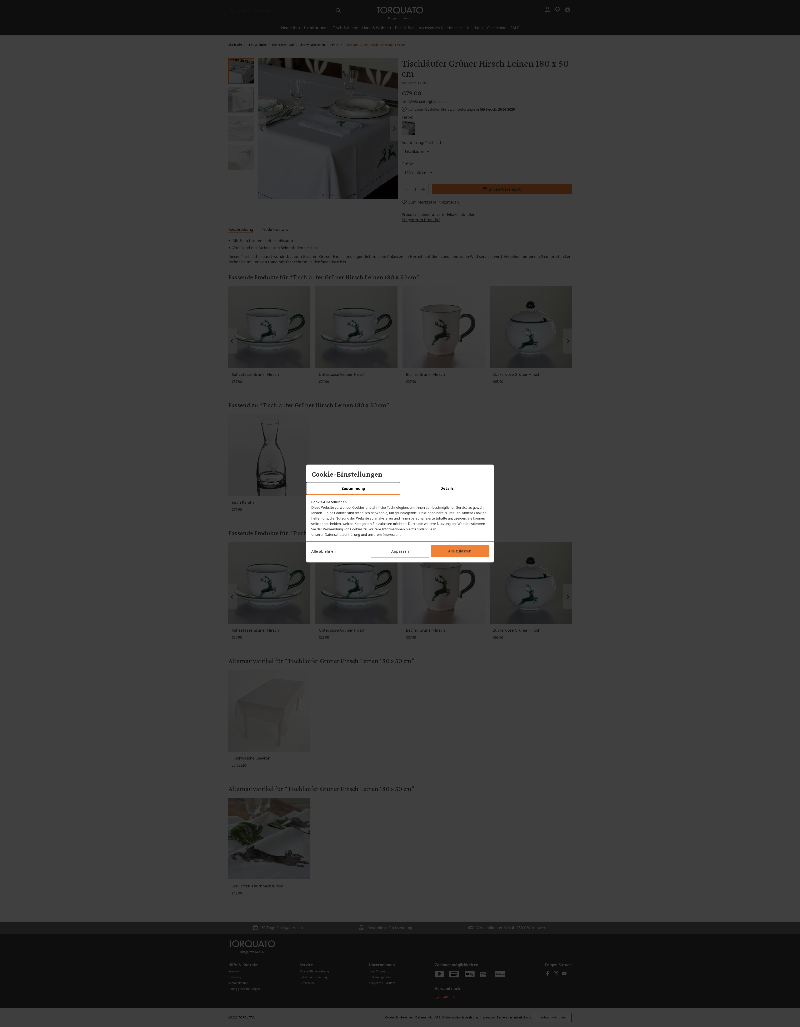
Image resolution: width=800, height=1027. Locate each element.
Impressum (391, 534)
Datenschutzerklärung (342, 534)
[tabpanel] (400, 518)
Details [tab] (447, 488)
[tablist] (400, 488)
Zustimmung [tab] (353, 488)
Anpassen (400, 551)
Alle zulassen (459, 550)
